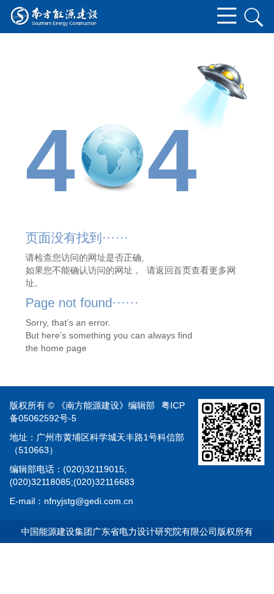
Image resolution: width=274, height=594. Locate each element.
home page (64, 348)
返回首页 (173, 270)
